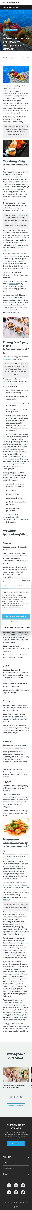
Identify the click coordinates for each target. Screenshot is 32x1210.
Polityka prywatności (11, 1202)
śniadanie (9, 359)
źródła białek (13, 284)
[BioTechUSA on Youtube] (23, 1185)
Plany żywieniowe (12, 7)
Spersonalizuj (15, 621)
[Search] (28, 2)
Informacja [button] (8, 1168)
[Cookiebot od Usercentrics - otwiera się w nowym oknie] (22, 581)
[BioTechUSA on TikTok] (23, 1192)
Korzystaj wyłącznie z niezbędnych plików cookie (17, 627)
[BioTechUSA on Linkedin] (16, 1192)
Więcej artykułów (16, 1106)
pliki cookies (23, 1202)
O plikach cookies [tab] (24, 586)
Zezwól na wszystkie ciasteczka (16, 616)
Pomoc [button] (6, 1163)
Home (4, 7)
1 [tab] (14, 1097)
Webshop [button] (7, 1157)
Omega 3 (6, 900)
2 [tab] (17, 1097)
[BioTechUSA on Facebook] (9, 1185)
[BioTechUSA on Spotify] (9, 1192)
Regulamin (16, 1207)
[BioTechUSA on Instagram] (16, 1185)
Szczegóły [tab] (13, 586)
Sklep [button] (5, 1174)
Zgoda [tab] (4, 586)
